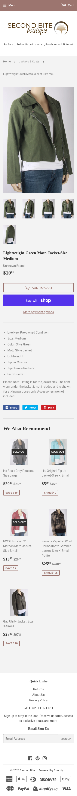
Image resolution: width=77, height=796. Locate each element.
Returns (38, 689)
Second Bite (27, 770)
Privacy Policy (38, 700)
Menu (12, 5)
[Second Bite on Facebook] (30, 759)
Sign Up (66, 738)
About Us (38, 694)
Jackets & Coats (29, 61)
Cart (70, 5)
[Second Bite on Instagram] (45, 759)
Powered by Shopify (51, 770)
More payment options (38, 312)
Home (7, 61)
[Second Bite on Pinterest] (37, 759)
